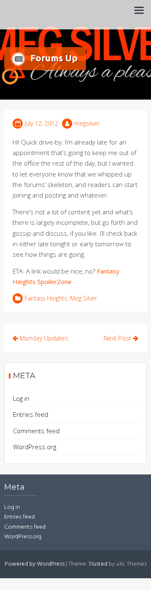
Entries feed (30, 414)
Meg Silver (83, 298)
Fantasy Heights (46, 298)
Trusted (98, 564)
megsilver (86, 123)
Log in (21, 398)
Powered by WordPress (35, 564)
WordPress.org (34, 446)
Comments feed (36, 431)
